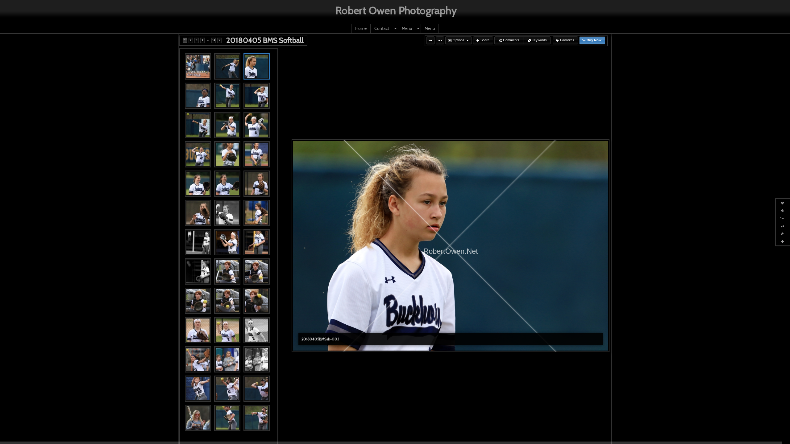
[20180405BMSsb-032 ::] (227, 359)
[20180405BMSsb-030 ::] (256, 330)
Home (361, 28)
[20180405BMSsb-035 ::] (227, 388)
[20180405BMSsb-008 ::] (227, 125)
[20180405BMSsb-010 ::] (198, 154)
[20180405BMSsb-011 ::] (227, 154)
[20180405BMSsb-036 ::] (256, 388)
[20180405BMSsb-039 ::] (256, 418)
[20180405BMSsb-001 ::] (198, 66)
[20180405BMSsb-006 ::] (256, 95)
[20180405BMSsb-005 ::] (227, 95)
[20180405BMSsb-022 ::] (198, 271)
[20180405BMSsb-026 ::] (227, 300)
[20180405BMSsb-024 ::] (256, 271)
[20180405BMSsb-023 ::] (227, 271)
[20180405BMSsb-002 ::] (227, 66)
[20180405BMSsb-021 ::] (256, 242)
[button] (430, 40)
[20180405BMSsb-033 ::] (256, 359)
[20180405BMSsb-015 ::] (256, 183)
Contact (381, 28)
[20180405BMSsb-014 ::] (227, 183)
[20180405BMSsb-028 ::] (198, 330)
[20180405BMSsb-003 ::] (256, 66)
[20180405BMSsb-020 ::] (227, 242)
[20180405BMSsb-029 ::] (227, 330)
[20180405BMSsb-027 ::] (256, 300)
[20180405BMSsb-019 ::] (198, 242)
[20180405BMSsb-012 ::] (256, 154)
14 (213, 40)
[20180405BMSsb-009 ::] (256, 125)
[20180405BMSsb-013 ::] (198, 183)
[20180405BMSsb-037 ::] (198, 418)
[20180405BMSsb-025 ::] (198, 300)
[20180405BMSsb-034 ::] (198, 388)
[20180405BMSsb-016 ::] (198, 212)
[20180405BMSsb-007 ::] (198, 125)
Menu (407, 28)
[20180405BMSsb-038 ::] (227, 418)
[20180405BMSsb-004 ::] (198, 95)
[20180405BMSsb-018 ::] (256, 212)
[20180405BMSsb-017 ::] (227, 212)
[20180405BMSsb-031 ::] (198, 359)
